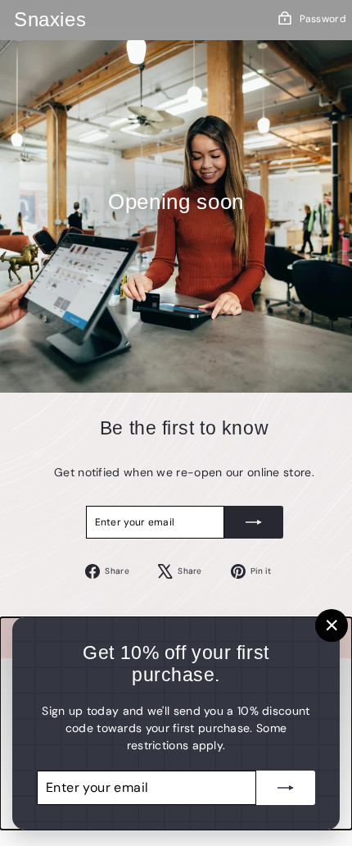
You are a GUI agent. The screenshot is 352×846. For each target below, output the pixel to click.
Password (323, 18)
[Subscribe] (253, 522)
